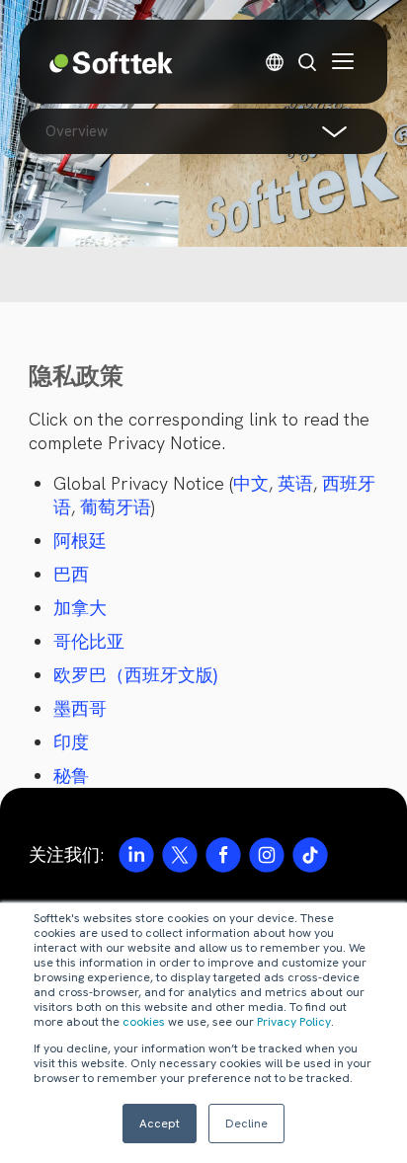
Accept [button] (159, 1123)
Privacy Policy (294, 1022)
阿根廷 (80, 540)
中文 (251, 483)
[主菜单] (343, 61)
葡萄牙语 (115, 507)
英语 (295, 483)
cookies (143, 1022)
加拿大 (80, 607)
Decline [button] (246, 1123)
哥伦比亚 (88, 641)
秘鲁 (71, 775)
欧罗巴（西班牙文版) (135, 674)
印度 (71, 742)
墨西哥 (80, 708)
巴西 (71, 574)
